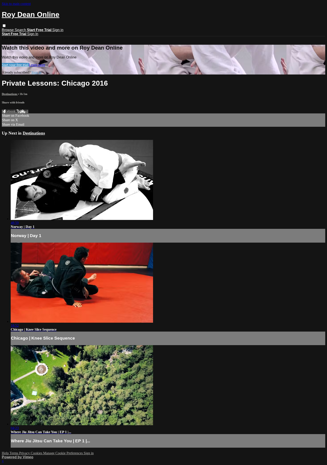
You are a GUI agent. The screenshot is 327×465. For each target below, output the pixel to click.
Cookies (37, 453)
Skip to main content (16, 4)
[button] (4, 25)
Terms (14, 453)
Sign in (57, 30)
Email (24, 111)
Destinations (10, 94)
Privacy (25, 453)
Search (21, 30)
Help (6, 453)
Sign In (32, 34)
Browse (8, 30)
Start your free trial (15, 65)
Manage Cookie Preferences (63, 453)
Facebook (9, 111)
